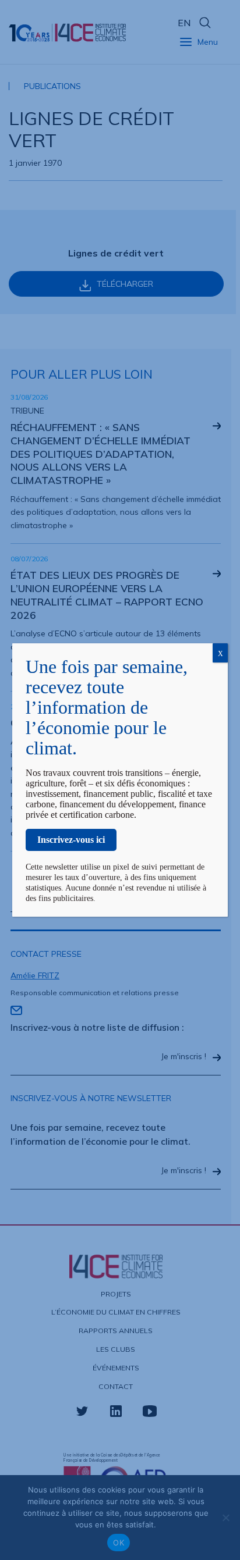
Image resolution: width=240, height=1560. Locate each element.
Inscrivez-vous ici (71, 840)
